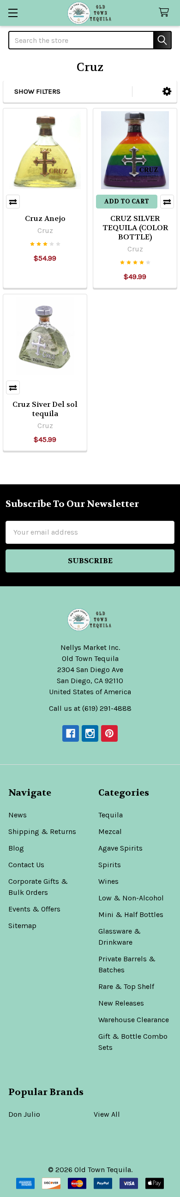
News (17, 814)
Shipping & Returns (42, 831)
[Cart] (166, 12)
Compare (13, 201)
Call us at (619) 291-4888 (90, 708)
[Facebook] (70, 733)
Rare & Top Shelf (126, 986)
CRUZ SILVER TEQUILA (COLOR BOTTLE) (135, 228)
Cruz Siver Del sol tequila (45, 408)
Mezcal (110, 831)
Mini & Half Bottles (130, 914)
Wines (108, 881)
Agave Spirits (120, 848)
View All (107, 1114)
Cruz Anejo (45, 218)
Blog (16, 848)
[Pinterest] (109, 733)
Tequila (110, 814)
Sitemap (22, 925)
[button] (167, 91)
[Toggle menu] (12, 12)
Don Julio (24, 1114)
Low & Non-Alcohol (131, 897)
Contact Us (26, 864)
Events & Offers (34, 909)
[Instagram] (90, 733)
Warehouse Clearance (133, 1019)
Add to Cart (126, 201)
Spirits (109, 864)
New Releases (121, 1003)
